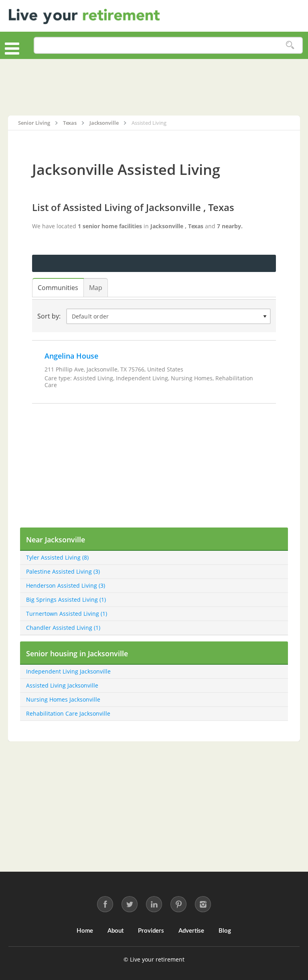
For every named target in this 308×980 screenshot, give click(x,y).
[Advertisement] (154, 87)
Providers (151, 931)
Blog (225, 931)
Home (85, 931)
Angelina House (71, 356)
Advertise (191, 931)
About (115, 931)
